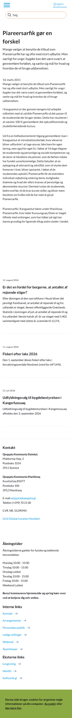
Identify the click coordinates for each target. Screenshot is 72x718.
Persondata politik (14, 627)
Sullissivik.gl (10, 678)
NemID (7, 671)
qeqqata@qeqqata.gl (23, 498)
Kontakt (8, 613)
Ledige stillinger (12, 634)
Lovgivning (9, 663)
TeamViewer (10, 649)
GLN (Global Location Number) (21, 518)
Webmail (8, 641)
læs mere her (13, 708)
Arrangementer (12, 620)
